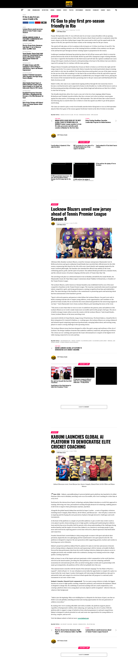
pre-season (95, 114)
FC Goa (76, 114)
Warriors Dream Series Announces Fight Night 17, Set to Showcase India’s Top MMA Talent (32, 47)
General (52, 10)
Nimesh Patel (82, 600)
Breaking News (36, 10)
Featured (25, 63)
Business (59, 10)
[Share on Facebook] (25, 23)
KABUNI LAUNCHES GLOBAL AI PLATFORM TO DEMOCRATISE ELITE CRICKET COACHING (33, 38)
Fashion (103, 10)
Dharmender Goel (66, 329)
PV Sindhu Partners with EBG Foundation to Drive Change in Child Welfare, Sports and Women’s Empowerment (33, 67)
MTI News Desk (61, 31)
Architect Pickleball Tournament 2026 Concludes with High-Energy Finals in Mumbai (32, 76)
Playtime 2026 (91, 600)
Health (108, 10)
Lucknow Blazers (87, 329)
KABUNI (75, 600)
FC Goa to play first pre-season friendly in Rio (31, 18)
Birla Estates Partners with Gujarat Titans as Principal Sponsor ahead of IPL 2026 (33, 104)
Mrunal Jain (111, 329)
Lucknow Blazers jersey (100, 329)
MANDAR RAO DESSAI (85, 114)
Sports (65, 10)
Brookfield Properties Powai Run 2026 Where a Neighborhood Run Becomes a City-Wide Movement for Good (33, 95)
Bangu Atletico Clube (67, 114)
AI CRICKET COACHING (66, 600)
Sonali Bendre (55, 330)
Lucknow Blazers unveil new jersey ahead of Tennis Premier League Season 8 (33, 30)
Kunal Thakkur (76, 329)
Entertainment (79, 10)
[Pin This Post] (38, 23)
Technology (96, 10)
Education (87, 10)
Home (29, 10)
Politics (71, 10)
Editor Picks (45, 10)
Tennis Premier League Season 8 (69, 330)
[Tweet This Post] (31, 23)
